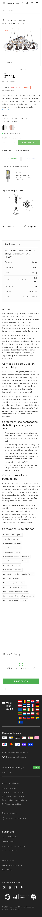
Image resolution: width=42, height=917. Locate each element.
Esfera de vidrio (9, 23)
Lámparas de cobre (10, 596)
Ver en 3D (9, 62)
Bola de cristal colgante (12, 535)
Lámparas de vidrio (10, 600)
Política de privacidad (11, 804)
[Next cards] (10, 689)
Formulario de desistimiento (14, 800)
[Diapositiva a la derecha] (25, 69)
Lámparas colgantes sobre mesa (15, 591)
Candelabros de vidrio (11, 552)
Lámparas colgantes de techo (14, 587)
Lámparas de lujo (27, 596)
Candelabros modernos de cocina (16, 556)
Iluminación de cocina (11, 565)
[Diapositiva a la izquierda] (16, 69)
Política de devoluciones (13, 796)
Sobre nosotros (9, 788)
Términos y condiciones (12, 792)
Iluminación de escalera (12, 570)
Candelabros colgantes (12, 543)
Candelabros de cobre (12, 548)
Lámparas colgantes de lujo (13, 583)
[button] (4, 3)
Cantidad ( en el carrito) (12, 138)
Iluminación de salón (11, 574)
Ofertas (23, 600)
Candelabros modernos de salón (15, 561)
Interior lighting (27, 574)
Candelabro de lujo (10, 539)
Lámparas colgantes (16, 20)
